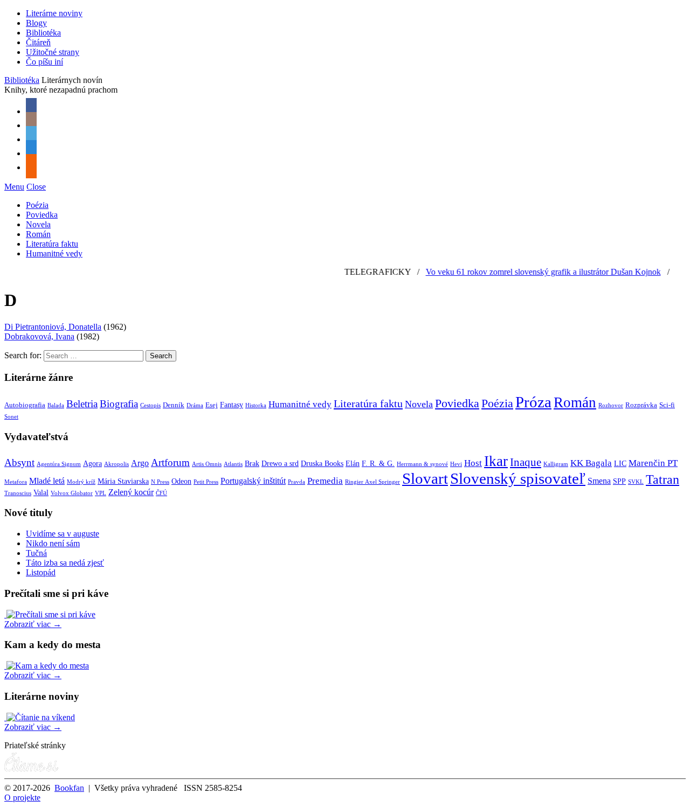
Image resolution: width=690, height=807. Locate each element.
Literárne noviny (54, 13)
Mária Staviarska (123, 481)
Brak (252, 464)
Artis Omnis (207, 464)
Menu (14, 186)
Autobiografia (24, 405)
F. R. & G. (378, 464)
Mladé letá (47, 480)
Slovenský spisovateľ (517, 478)
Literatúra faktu (52, 243)
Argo (140, 463)
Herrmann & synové (422, 464)
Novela (38, 224)
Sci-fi (667, 405)
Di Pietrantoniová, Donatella (52, 326)
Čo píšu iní (44, 61)
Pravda (296, 482)
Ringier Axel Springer (372, 482)
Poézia (37, 205)
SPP (619, 481)
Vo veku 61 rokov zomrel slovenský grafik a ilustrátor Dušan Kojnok (534, 271)
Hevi (456, 464)
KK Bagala (591, 462)
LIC (620, 464)
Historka (255, 405)
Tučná (36, 553)
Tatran (662, 479)
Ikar (496, 461)
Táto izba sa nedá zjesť (65, 562)
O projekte (22, 797)
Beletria (82, 403)
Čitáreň (38, 42)
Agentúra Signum (59, 464)
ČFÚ (161, 493)
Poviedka (42, 214)
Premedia (325, 480)
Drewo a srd (280, 464)
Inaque (525, 462)
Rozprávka (641, 405)
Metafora (15, 482)
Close (36, 186)
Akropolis (116, 464)
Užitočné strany (52, 52)
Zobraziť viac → (32, 624)
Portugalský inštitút (253, 480)
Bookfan (69, 787)
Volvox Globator (72, 493)
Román (38, 234)
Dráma (195, 405)
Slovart (425, 478)
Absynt (19, 462)
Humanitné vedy (54, 253)
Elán (353, 464)
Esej (211, 405)
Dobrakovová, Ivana (39, 336)
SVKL (636, 482)
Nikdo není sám (53, 543)
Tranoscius (17, 493)
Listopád (41, 572)
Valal (41, 493)
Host (473, 462)
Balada (55, 405)
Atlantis (233, 464)
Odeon (181, 481)
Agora (92, 464)
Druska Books (322, 464)
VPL (100, 493)
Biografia (119, 403)
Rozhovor (610, 405)
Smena (599, 480)
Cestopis (150, 405)
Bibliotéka (43, 32)
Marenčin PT (653, 462)
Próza (533, 402)
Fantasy (231, 405)
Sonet (11, 417)
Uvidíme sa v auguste (62, 533)
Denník (173, 405)
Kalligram (555, 464)
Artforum (170, 462)
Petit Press (206, 482)
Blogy (36, 22)
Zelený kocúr (131, 492)
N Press (160, 482)
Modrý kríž (81, 482)
